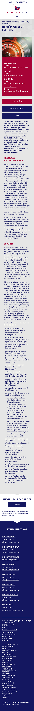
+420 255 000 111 (8, 539)
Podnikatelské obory (12, 22)
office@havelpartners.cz (10, 542)
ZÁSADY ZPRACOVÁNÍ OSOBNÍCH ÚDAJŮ (10, 621)
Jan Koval (7, 71)
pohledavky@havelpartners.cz (12, 610)
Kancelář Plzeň (8, 585)
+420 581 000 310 (8, 597)
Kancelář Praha (8, 537)
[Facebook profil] (26, 621)
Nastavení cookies (9, 630)
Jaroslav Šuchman (10, 87)
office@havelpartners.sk (10, 552)
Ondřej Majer (8, 79)
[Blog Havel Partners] (23, 621)
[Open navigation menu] (16, 17)
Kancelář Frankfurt (10, 557)
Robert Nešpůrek (10, 63)
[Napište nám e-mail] (26, 12)
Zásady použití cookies (8, 626)
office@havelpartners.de (10, 560)
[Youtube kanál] (30, 621)
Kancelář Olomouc (10, 595)
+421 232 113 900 (8, 550)
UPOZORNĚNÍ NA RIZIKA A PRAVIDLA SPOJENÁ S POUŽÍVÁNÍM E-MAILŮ (9, 637)
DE (19, 12)
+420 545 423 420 (8, 567)
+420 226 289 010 (8, 607)
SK (12, 12)
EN (16, 12)
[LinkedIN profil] (23, 12)
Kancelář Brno (8, 565)
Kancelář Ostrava (9, 575)
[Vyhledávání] (8, 12)
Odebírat (17, 505)
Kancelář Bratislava (10, 547)
